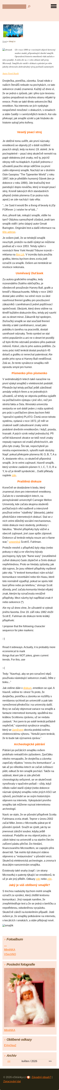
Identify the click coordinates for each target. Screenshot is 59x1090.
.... (5, 945)
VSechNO (10, 954)
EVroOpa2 (10, 1045)
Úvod (4, 41)
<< (8, 1061)
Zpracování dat (12, 1081)
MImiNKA (9, 949)
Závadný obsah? (41, 1077)
